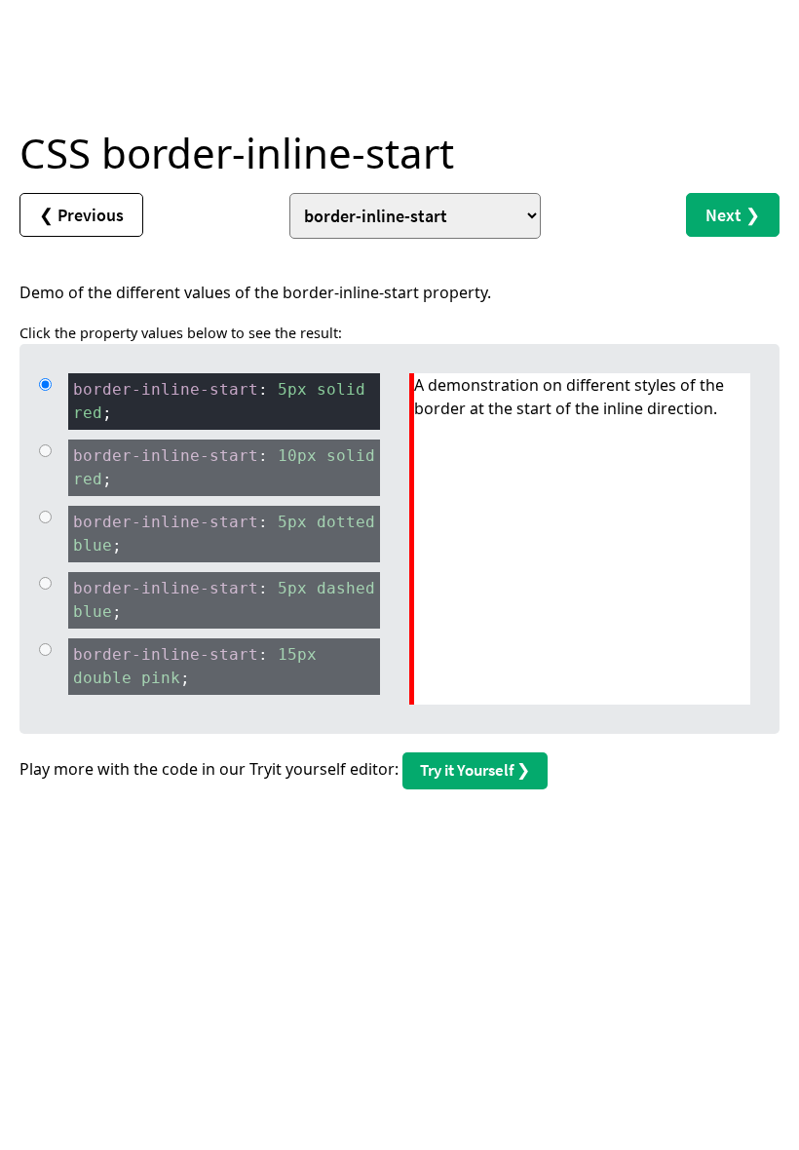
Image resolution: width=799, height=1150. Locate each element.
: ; (219, 401)
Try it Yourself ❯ (475, 770)
